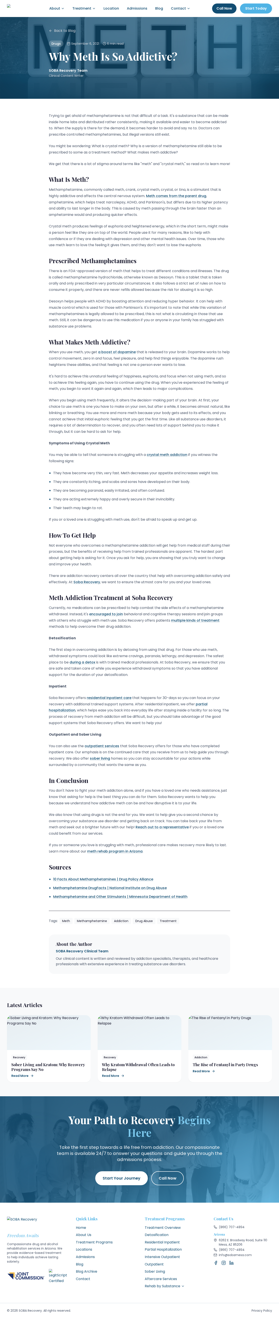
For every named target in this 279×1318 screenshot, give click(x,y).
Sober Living (155, 1271)
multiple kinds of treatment (195, 620)
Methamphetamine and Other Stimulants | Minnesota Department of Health (120, 896)
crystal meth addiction (167, 454)
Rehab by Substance (162, 1286)
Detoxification (156, 1234)
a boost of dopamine (117, 352)
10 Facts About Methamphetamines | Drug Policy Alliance (103, 879)
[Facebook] (216, 1263)
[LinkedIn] (231, 1263)
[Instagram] (223, 1263)
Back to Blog (64, 30)
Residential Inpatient (162, 1242)
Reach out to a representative (162, 827)
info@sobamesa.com (235, 1255)
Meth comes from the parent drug (176, 195)
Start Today (256, 8)
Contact (178, 8)
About (54, 8)
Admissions (137, 8)
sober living (100, 758)
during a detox (82, 662)
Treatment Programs (94, 1242)
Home (81, 1227)
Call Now (224, 8)
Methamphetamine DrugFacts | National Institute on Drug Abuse (110, 887)
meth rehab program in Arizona (115, 851)
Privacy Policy (262, 1310)
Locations (84, 1249)
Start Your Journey (121, 1178)
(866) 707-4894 (232, 1227)
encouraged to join (106, 614)
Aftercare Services (161, 1278)
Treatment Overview (163, 1227)
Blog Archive (86, 1271)
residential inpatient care (109, 697)
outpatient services (102, 746)
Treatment (81, 8)
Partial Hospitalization (163, 1249)
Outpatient (154, 1264)
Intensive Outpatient (162, 1256)
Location (111, 8)
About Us (83, 1234)
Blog (159, 8)
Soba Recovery (86, 582)
